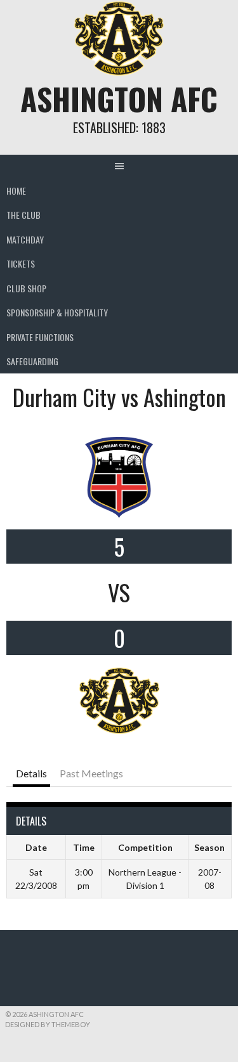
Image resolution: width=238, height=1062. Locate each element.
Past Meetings (91, 773)
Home (16, 190)
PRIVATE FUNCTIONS (40, 337)
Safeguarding (32, 361)
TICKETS (20, 263)
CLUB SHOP (26, 288)
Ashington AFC (119, 98)
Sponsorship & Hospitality (57, 312)
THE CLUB (23, 214)
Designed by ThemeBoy (47, 1024)
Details (31, 773)
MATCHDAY (25, 239)
